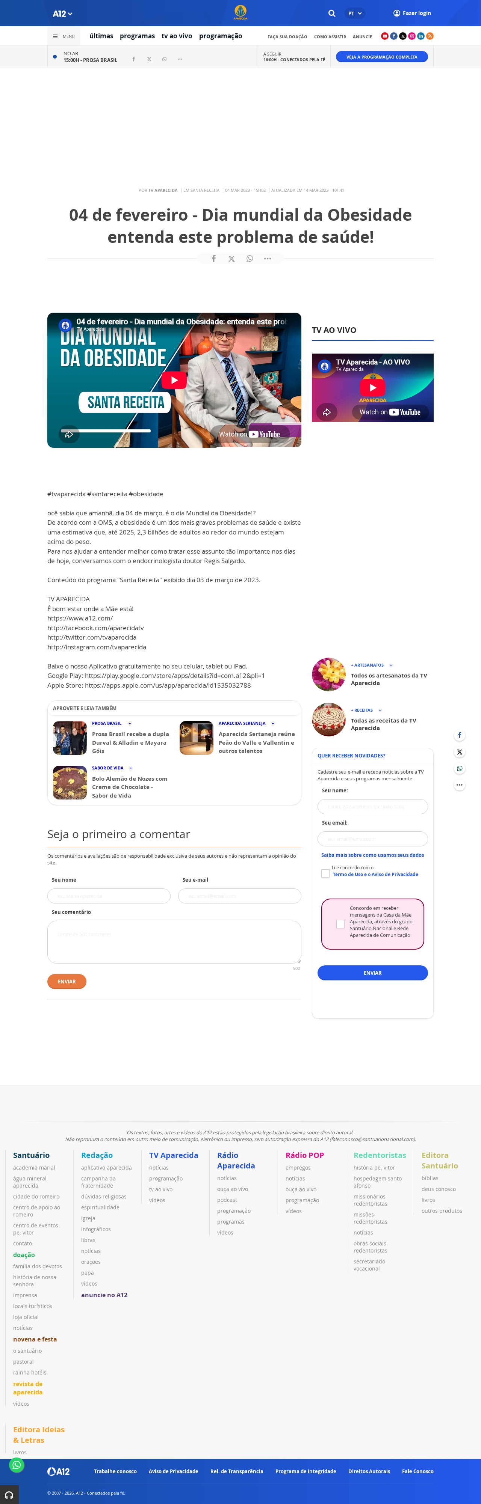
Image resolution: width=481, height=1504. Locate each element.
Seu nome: (335, 790)
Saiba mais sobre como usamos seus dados (372, 855)
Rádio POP (305, 1155)
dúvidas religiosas (104, 1196)
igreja (88, 1218)
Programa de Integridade (305, 1471)
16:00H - (294, 59)
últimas (101, 36)
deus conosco (439, 1188)
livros (428, 1199)
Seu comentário (71, 912)
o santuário (27, 1350)
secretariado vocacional (369, 1265)
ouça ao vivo (232, 1188)
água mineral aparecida (30, 1182)
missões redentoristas (370, 1218)
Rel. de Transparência (236, 1471)
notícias (23, 1327)
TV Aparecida (173, 1155)
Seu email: (335, 822)
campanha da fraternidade (98, 1182)
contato (22, 1243)
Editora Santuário (440, 1160)
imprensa (25, 1295)
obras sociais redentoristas (370, 1247)
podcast (227, 1199)
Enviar (67, 981)
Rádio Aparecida (236, 1160)
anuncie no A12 (104, 1295)
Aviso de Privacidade (173, 1471)
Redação (97, 1155)
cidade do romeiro (36, 1196)
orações (91, 1261)
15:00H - (90, 60)
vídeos (21, 1403)
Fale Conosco (418, 1471)
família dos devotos (37, 1266)
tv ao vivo (177, 36)
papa (87, 1272)
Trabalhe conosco (115, 1471)
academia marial (34, 1167)
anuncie (362, 36)
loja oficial (26, 1316)
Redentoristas (380, 1155)
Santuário (31, 1155)
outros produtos (442, 1210)
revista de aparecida (28, 1388)
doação (24, 1255)
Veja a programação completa (381, 57)
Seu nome (64, 879)
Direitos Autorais (369, 1471)
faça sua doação (287, 36)
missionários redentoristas (370, 1200)
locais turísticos (32, 1306)
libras (88, 1240)
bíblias (430, 1178)
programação (220, 36)
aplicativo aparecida (106, 1167)
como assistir (330, 36)
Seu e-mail (195, 879)
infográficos (96, 1229)
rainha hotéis (30, 1372)
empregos (298, 1167)
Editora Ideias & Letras (39, 1434)
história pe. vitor (374, 1167)
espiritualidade (100, 1207)
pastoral (23, 1361)
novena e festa (35, 1339)
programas (137, 36)
